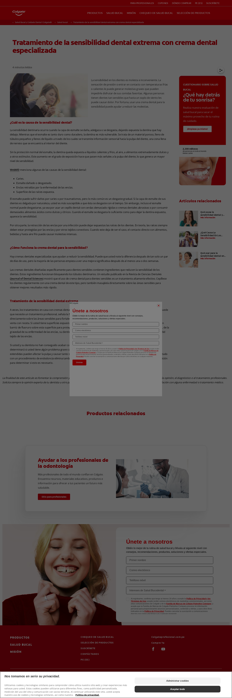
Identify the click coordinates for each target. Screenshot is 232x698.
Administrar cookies (177, 680)
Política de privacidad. (87, 694)
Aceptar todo (177, 689)
